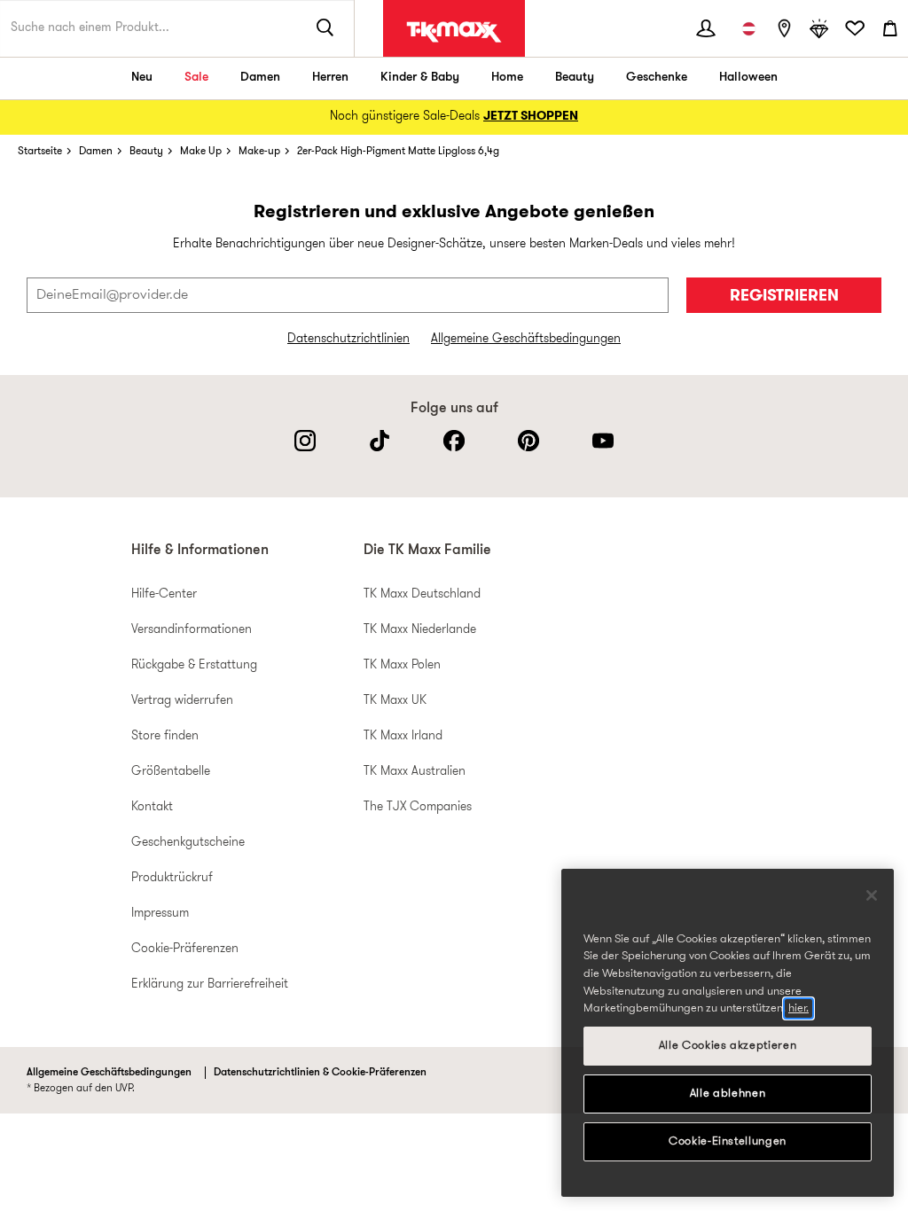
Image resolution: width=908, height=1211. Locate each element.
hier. (798, 1008)
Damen (260, 77)
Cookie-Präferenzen (185, 949)
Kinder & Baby (419, 77)
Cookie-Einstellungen (728, 1141)
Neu (142, 77)
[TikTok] (379, 440)
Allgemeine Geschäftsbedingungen (526, 339)
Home (507, 77)
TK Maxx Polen (402, 665)
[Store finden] (784, 28)
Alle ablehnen (728, 1093)
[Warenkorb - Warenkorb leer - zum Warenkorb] (890, 28)
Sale (196, 77)
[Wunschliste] (855, 28)
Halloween (748, 77)
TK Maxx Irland (403, 736)
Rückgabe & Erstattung (194, 665)
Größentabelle (170, 771)
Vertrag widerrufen (182, 700)
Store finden (165, 736)
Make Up (201, 151)
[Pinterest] (528, 440)
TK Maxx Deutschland (422, 594)
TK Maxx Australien (415, 771)
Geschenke (656, 77)
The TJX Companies (418, 807)
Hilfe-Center (164, 594)
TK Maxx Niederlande (420, 630)
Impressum (160, 913)
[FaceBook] (454, 440)
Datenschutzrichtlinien (348, 339)
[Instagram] (305, 440)
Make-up (259, 151)
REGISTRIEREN (784, 296)
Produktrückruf (172, 878)
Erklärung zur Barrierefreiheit (209, 984)
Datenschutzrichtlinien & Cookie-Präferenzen (320, 1072)
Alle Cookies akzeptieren (728, 1045)
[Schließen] (871, 895)
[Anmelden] (706, 28)
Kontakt (152, 807)
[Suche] (325, 28)
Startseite (40, 151)
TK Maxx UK (395, 700)
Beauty (574, 77)
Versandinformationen (191, 630)
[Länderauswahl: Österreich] (748, 28)
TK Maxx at (454, 32)
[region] (727, 1033)
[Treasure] (819, 28)
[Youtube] (603, 440)
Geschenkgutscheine (188, 842)
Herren (330, 77)
